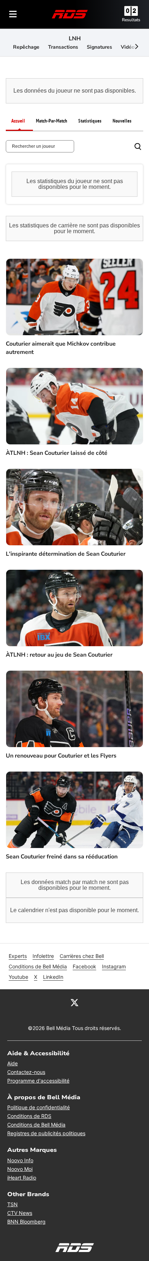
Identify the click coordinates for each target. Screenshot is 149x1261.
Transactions (63, 47)
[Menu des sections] (13, 14)
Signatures (99, 47)
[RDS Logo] (70, 13)
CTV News (19, 1213)
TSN (12, 1204)
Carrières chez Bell (82, 956)
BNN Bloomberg (26, 1221)
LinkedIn (53, 977)
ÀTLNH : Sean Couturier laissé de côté (56, 453)
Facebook (84, 966)
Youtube (18, 977)
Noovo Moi (20, 1169)
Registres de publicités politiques (46, 1133)
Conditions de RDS (29, 1116)
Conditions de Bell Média (38, 966)
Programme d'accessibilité (38, 1081)
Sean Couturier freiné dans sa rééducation (62, 857)
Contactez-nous (26, 1072)
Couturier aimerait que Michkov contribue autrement (61, 348)
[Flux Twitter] (74, 1002)
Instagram (114, 966)
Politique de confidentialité (38, 1107)
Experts (18, 956)
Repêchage (26, 47)
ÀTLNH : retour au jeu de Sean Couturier (59, 655)
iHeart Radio (21, 1178)
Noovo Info (20, 1160)
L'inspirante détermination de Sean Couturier (65, 554)
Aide (12, 1063)
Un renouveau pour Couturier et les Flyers (61, 756)
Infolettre (43, 956)
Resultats (131, 20)
